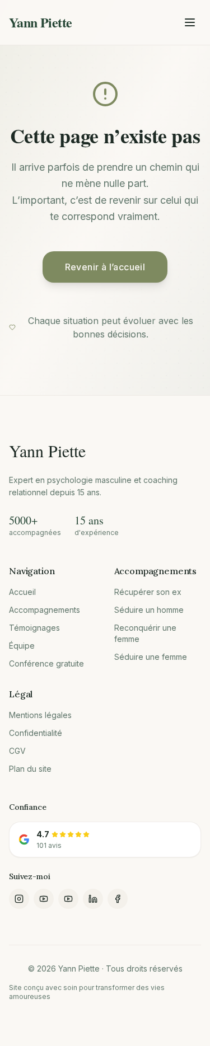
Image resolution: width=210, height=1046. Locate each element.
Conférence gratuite (46, 663)
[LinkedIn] (93, 899)
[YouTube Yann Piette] (68, 899)
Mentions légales (40, 715)
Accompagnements (44, 610)
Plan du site (30, 768)
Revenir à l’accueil (105, 267)
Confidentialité (35, 733)
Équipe (22, 645)
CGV (17, 751)
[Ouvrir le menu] (190, 22)
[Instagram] (19, 899)
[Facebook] (118, 899)
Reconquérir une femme (145, 633)
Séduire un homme (149, 610)
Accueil (22, 592)
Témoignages (34, 627)
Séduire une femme (150, 657)
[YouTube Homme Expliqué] (44, 899)
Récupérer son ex (147, 592)
